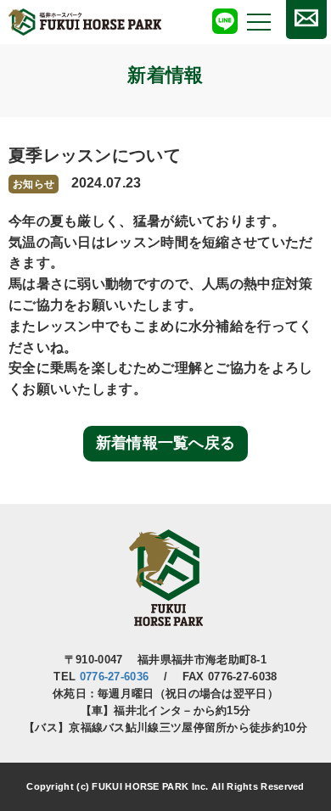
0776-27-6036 (114, 676)
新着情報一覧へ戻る (166, 442)
